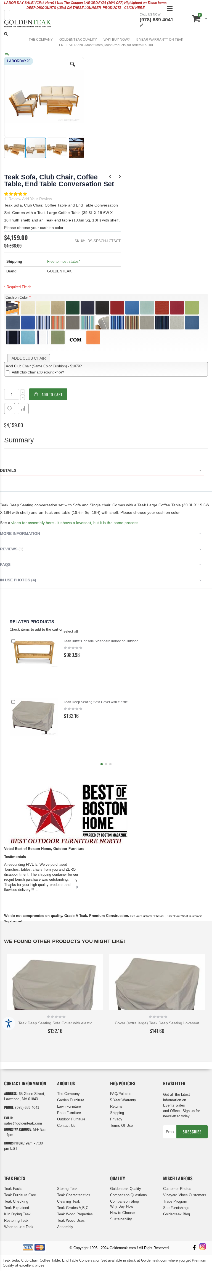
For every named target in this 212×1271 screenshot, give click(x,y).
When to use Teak (18, 1227)
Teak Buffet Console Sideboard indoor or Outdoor (101, 641)
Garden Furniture (70, 1100)
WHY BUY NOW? (117, 40)
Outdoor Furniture (71, 1119)
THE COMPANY (41, 40)
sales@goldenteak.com (23, 1123)
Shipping (117, 1113)
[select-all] (70, 631)
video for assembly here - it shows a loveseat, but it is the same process (74, 522)
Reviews (11, 549)
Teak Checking (16, 1201)
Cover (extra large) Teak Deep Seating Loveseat (157, 1023)
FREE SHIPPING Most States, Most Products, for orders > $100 (106, 45)
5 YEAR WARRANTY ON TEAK (159, 40)
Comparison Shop (124, 1201)
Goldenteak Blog (176, 1214)
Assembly (65, 1227)
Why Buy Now (121, 1206)
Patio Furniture (69, 1113)
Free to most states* (63, 261)
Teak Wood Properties (75, 1214)
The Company (68, 1094)
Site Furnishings (176, 1208)
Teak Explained (16, 1208)
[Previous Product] (110, 177)
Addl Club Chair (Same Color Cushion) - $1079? (44, 366)
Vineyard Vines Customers (184, 1195)
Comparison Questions (128, 1195)
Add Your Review (37, 199)
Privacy (116, 1119)
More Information (20, 533)
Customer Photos (177, 1189)
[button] (73, 68)
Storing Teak (67, 1189)
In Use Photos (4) (18, 580)
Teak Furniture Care (20, 1195)
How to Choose (122, 1213)
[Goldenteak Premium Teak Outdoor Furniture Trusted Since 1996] (27, 24)
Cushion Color (17, 297)
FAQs (5, 564)
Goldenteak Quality (125, 1189)
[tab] (106, 471)
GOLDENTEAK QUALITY (78, 40)
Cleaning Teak (68, 1201)
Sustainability (121, 1219)
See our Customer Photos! (147, 915)
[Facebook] (194, 1248)
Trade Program (175, 1201)
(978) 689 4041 (156, 19)
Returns (116, 1106)
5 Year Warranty (123, 1100)
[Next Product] (119, 177)
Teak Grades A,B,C (72, 1208)
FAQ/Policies (120, 1094)
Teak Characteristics (73, 1195)
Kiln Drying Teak (17, 1214)
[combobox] (7, 15)
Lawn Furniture (69, 1106)
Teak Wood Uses (71, 1220)
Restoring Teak (16, 1220)
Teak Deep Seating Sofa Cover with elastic (96, 702)
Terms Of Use (121, 1125)
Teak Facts (13, 1189)
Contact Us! (66, 1125)
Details (8, 470)
